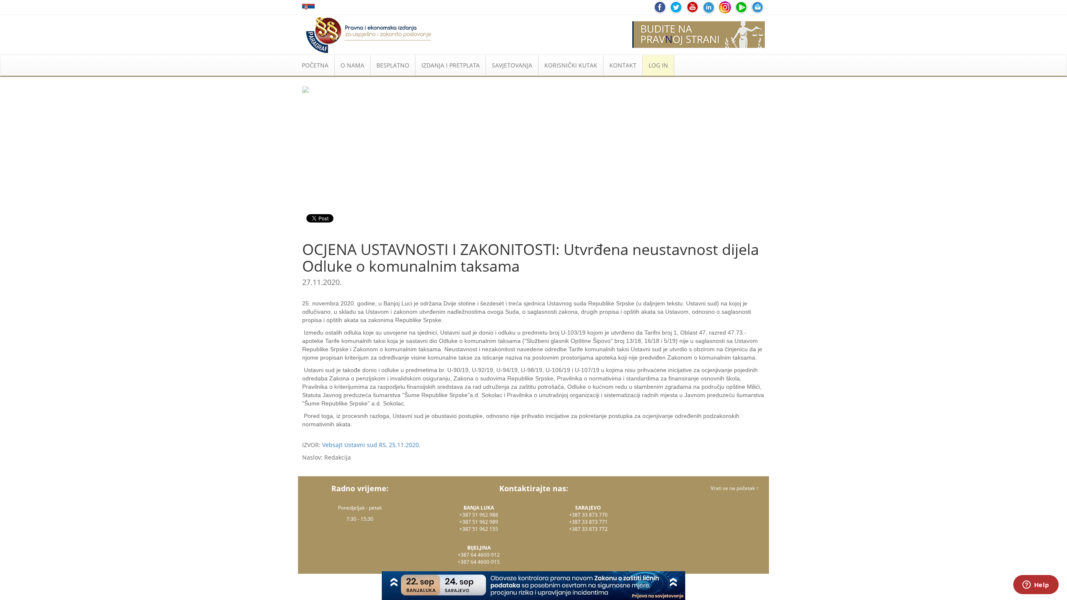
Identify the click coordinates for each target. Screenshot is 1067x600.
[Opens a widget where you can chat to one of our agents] (1036, 585)
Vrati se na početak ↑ (735, 488)
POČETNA (315, 65)
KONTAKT (622, 65)
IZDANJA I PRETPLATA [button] (450, 65)
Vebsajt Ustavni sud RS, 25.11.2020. (371, 445)
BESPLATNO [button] (392, 65)
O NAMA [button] (352, 65)
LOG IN (658, 65)
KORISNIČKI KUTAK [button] (570, 65)
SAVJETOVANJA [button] (512, 65)
